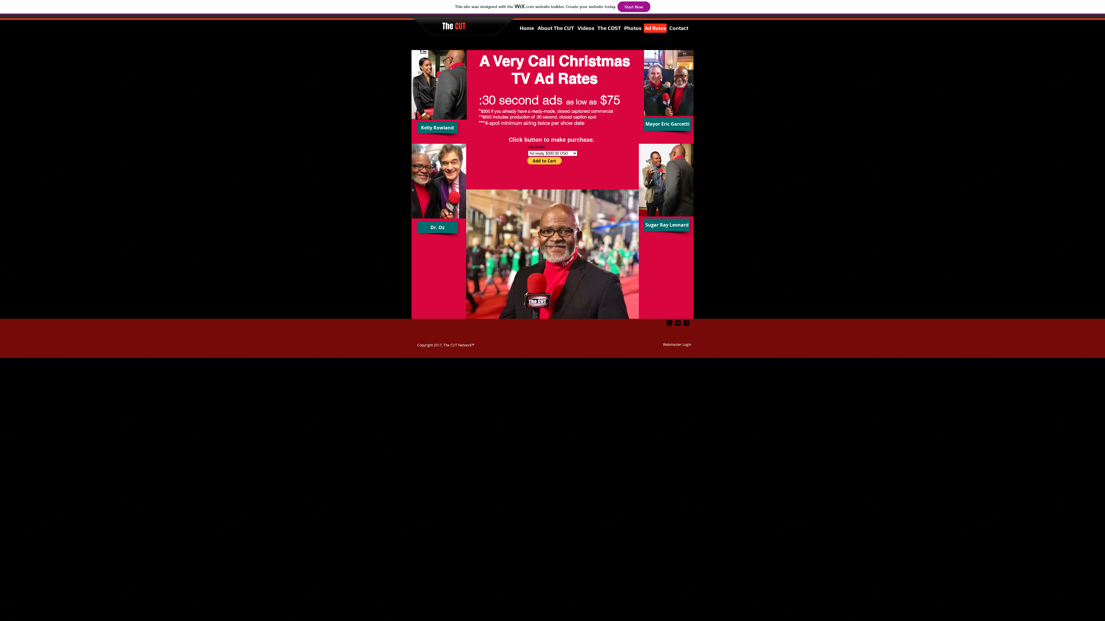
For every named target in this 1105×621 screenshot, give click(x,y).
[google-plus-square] (669, 323)
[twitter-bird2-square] (678, 323)
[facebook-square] (686, 323)
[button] (437, 127)
